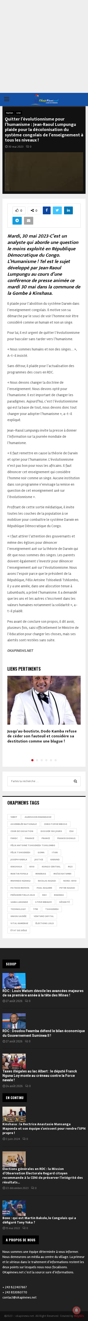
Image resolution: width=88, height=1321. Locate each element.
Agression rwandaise (38, 817)
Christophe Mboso (55, 824)
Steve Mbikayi (43, 902)
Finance (29, 838)
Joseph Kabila (19, 859)
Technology (18, 909)
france (46, 838)
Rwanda (59, 895)
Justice (38, 859)
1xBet (14, 817)
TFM (35, 909)
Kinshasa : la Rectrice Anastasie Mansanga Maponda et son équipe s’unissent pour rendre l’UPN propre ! (44, 1128)
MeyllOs (79, 1316)
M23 (70, 866)
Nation (9, 112)
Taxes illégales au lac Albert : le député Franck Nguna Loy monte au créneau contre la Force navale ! (39, 1075)
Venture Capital (44, 916)
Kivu (31, 866)
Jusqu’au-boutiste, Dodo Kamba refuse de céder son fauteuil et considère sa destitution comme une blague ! (42, 736)
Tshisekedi (52, 909)
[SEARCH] (75, 781)
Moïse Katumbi (62, 873)
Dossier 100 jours (51, 831)
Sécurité (64, 902)
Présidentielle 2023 (23, 895)
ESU (71, 831)
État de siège (19, 930)
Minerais (40, 873)
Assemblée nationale (24, 824)
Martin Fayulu (19, 873)
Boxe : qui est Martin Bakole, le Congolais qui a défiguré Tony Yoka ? (39, 1220)
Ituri (55, 852)
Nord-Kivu (70, 880)
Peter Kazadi (67, 887)
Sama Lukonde (19, 902)
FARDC (14, 838)
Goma (41, 852)
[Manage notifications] (76, 1310)
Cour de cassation (22, 831)
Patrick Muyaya (20, 887)
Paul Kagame (44, 887)
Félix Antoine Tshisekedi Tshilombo (33, 845)
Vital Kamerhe (19, 923)
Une (18, 112)
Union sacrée (18, 916)
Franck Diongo (66, 838)
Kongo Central (51, 866)
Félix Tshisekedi (20, 852)
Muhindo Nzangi (21, 880)
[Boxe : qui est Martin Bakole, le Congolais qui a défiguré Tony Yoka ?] (14, 1208)
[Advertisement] (44, 46)
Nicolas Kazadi (47, 880)
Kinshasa (16, 866)
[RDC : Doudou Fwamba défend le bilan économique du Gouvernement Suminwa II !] (14, 1021)
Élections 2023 (44, 923)
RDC (44, 895)
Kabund (55, 859)
